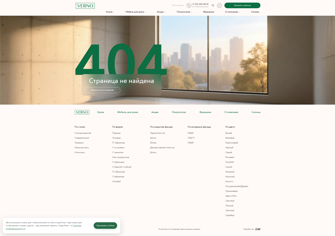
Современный (82, 138)
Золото (229, 181)
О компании (231, 12)
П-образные (118, 142)
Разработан (248, 229)
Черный (229, 147)
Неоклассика (82, 147)
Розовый (229, 157)
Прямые (116, 133)
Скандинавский (83, 133)
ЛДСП (191, 138)
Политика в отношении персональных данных (179, 229)
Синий (228, 167)
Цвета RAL (231, 196)
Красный (230, 176)
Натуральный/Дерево (236, 186)
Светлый (229, 201)
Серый (228, 152)
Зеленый (229, 172)
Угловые (116, 138)
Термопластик (157, 133)
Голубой (229, 162)
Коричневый (231, 142)
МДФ (191, 133)
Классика (80, 152)
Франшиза (208, 12)
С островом (118, 147)
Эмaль (153, 142)
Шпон (153, 138)
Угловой (116, 181)
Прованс (79, 142)
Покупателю (183, 12)
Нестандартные (120, 157)
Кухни (109, 12)
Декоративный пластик (162, 147)
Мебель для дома (134, 12)
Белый (228, 133)
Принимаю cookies (105, 225)
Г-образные (118, 162)
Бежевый (229, 138)
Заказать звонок (242, 5)
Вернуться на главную (102, 90)
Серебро (229, 215)
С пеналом (117, 152)
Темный (229, 205)
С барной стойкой (121, 167)
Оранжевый (231, 191)
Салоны (255, 12)
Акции (160, 12)
